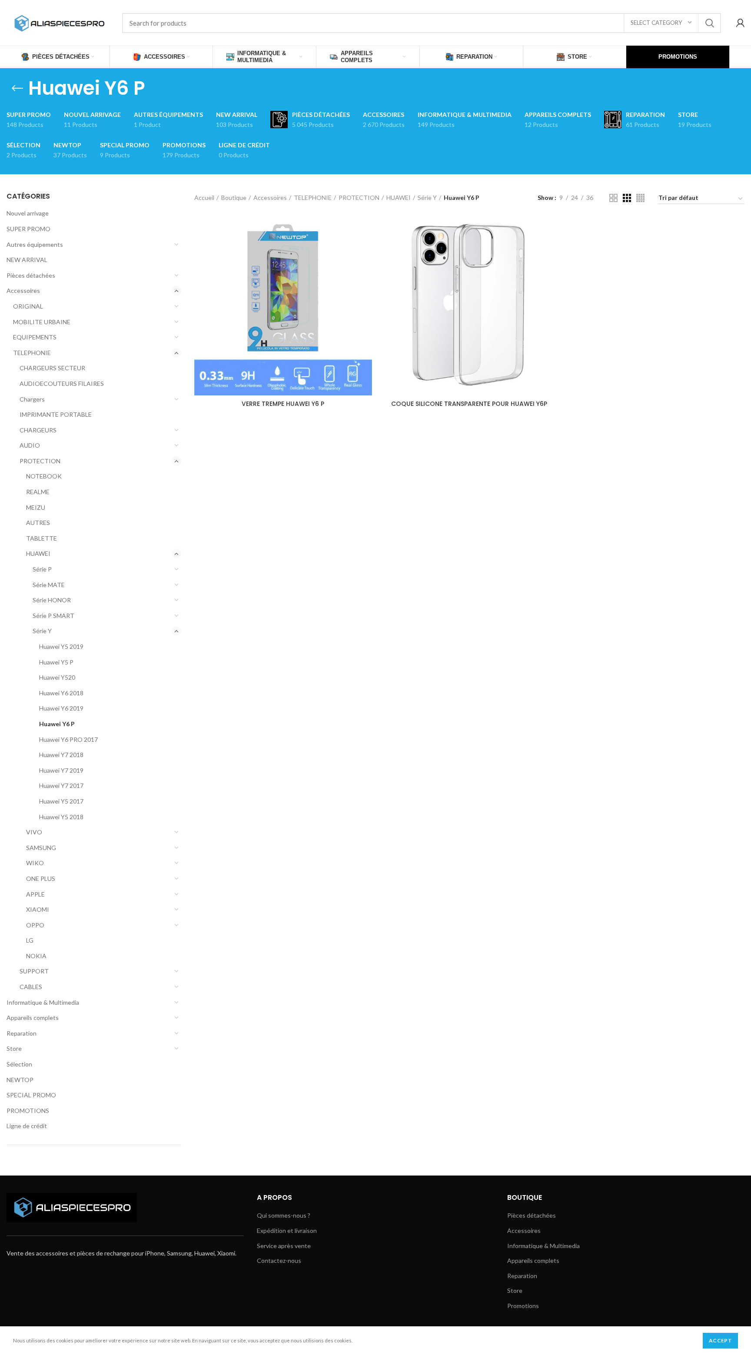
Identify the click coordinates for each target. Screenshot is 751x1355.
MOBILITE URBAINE (41, 321)
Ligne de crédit (27, 1125)
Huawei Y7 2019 (61, 770)
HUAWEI (38, 553)
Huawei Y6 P (57, 723)
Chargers (32, 399)
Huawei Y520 (57, 677)
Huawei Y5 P (56, 662)
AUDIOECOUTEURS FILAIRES (62, 383)
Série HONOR (52, 600)
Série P (42, 569)
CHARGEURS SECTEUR (52, 368)
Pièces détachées (31, 275)
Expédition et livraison (287, 1230)
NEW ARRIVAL (27, 259)
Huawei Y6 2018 (61, 693)
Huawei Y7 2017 (61, 785)
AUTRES (38, 522)
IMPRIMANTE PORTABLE (56, 414)
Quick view (365, 232)
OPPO (35, 925)
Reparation (22, 1033)
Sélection (19, 1064)
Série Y (42, 630)
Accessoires (23, 290)
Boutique (233, 197)
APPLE (35, 894)
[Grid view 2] (613, 198)
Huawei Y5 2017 (61, 801)
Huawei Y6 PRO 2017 (68, 739)
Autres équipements (35, 244)
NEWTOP (20, 1079)
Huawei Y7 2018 (61, 754)
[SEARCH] (709, 23)
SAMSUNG (41, 847)
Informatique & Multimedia (43, 1002)
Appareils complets (33, 1017)
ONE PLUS (40, 878)
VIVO (34, 832)
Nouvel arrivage (28, 213)
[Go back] (17, 88)
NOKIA (36, 956)
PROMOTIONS (28, 1110)
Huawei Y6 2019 (61, 708)
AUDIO (30, 445)
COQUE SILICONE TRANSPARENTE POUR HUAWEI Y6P (469, 403)
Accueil (204, 197)
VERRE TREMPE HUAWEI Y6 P (283, 403)
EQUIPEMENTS (34, 337)
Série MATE (49, 584)
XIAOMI (37, 909)
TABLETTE (41, 538)
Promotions (523, 1305)
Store (14, 1048)
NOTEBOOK (44, 476)
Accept (720, 1340)
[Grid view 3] (627, 198)
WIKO (35, 863)
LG (29, 940)
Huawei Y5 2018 (61, 816)
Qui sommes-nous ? (283, 1215)
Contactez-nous (279, 1260)
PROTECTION (40, 461)
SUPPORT (34, 971)
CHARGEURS (38, 430)
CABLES (31, 986)
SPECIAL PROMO (31, 1095)
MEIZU (35, 507)
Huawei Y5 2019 (61, 646)
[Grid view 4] (640, 198)
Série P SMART (53, 615)
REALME (38, 491)
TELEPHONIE (32, 352)
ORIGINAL (28, 306)
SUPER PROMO (28, 228)
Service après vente (284, 1245)
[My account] (740, 23)
